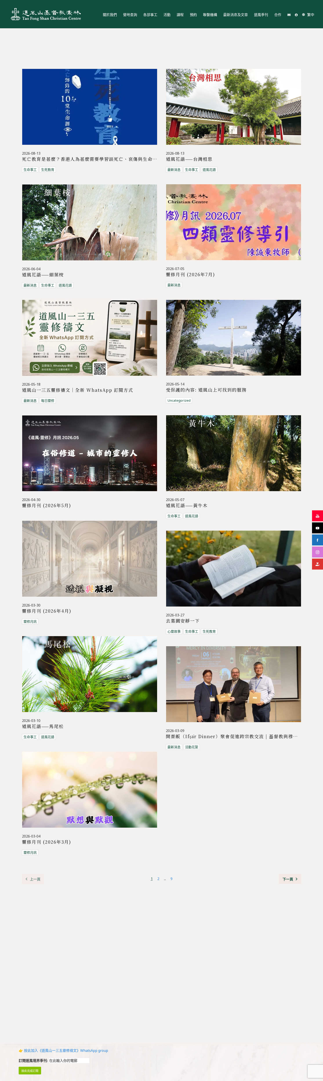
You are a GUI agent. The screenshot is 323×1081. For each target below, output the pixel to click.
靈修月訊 (30, 621)
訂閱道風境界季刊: (34, 1060)
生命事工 (30, 169)
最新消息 (174, 169)
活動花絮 (191, 747)
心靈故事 (174, 631)
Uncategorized (179, 400)
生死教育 (47, 169)
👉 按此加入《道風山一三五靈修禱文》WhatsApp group (63, 1050)
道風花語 (209, 169)
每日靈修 (47, 400)
